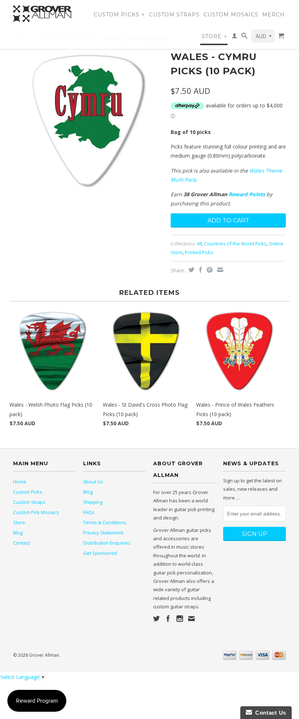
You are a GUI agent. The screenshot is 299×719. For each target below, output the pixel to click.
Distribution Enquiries (107, 543)
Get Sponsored (100, 553)
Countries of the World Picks (235, 243)
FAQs (88, 512)
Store (214, 36)
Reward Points (247, 194)
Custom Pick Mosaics (36, 512)
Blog (18, 532)
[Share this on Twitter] (190, 270)
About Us (93, 481)
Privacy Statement (103, 532)
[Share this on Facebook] (199, 270)
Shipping (92, 502)
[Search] (244, 37)
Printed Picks (199, 252)
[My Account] (235, 37)
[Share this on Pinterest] (209, 270)
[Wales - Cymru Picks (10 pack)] (88, 120)
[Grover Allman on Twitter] (156, 618)
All (199, 243)
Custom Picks (119, 14)
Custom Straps (174, 14)
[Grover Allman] (44, 13)
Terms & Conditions (104, 522)
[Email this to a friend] (219, 270)
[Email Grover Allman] (191, 618)
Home (19, 481)
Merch (273, 14)
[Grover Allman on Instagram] (179, 618)
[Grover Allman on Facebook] (168, 618)
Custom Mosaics (231, 14)
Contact (21, 543)
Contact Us (269, 713)
